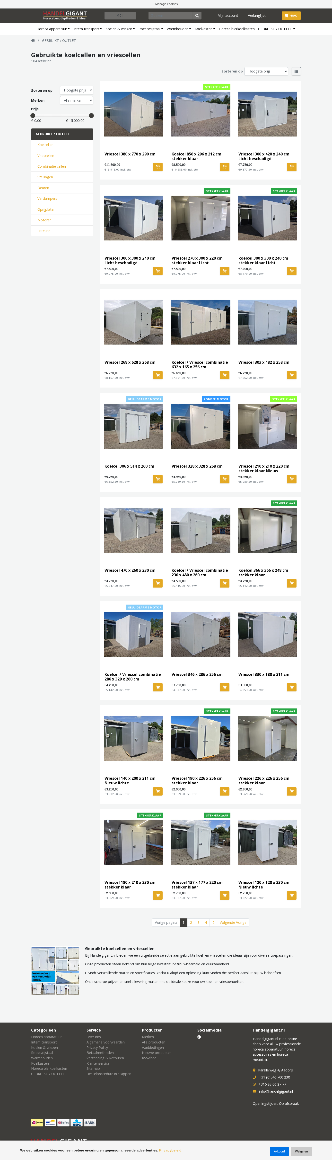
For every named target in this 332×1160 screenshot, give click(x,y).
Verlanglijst (257, 15)
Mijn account (228, 15)
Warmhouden (177, 29)
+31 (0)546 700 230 (274, 1077)
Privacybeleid (170, 1150)
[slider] (32, 115)
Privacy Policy (97, 1047)
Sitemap (93, 1068)
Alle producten (153, 1042)
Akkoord (279, 1151)
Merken (37, 100)
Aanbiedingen (153, 1047)
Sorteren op (232, 71)
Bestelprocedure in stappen (109, 1073)
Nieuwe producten (157, 1052)
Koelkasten (203, 29)
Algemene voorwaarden (106, 1042)
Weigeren (301, 1151)
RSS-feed (149, 1058)
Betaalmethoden (100, 1052)
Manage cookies (166, 4)
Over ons (94, 1036)
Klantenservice (98, 1063)
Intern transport (86, 29)
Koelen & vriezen (118, 29)
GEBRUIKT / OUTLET (275, 29)
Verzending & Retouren (105, 1058)
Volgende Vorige (233, 922)
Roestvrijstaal (149, 29)
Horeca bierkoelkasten (237, 29)
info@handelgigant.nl (276, 1091)
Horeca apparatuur (51, 29)
